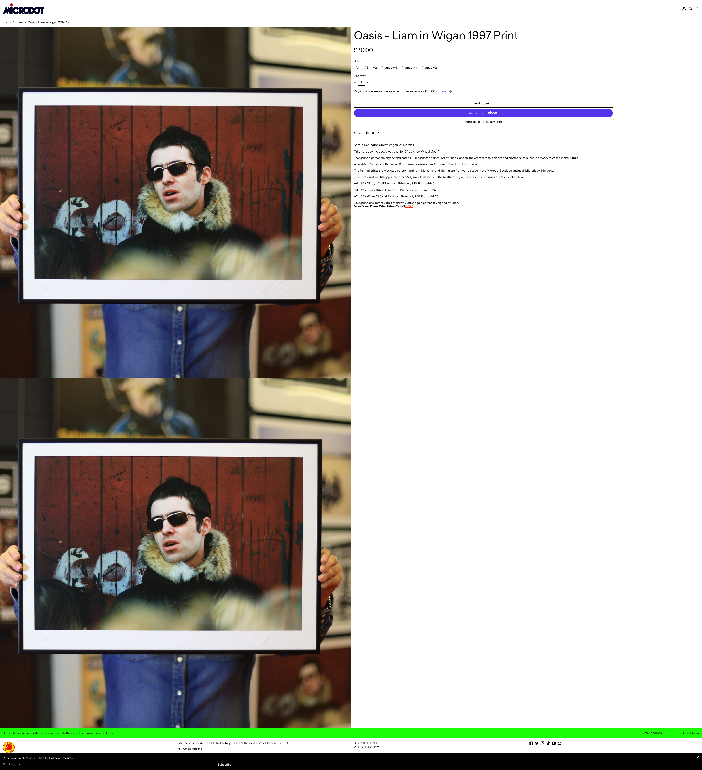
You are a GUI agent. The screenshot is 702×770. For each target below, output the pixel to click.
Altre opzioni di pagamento (483, 121)
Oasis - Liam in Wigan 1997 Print (50, 22)
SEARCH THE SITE (366, 743)
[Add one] (367, 82)
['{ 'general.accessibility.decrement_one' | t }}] (355, 82)
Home (7, 22)
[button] (697, 8)
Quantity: (360, 76)
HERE (409, 206)
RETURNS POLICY (366, 747)
